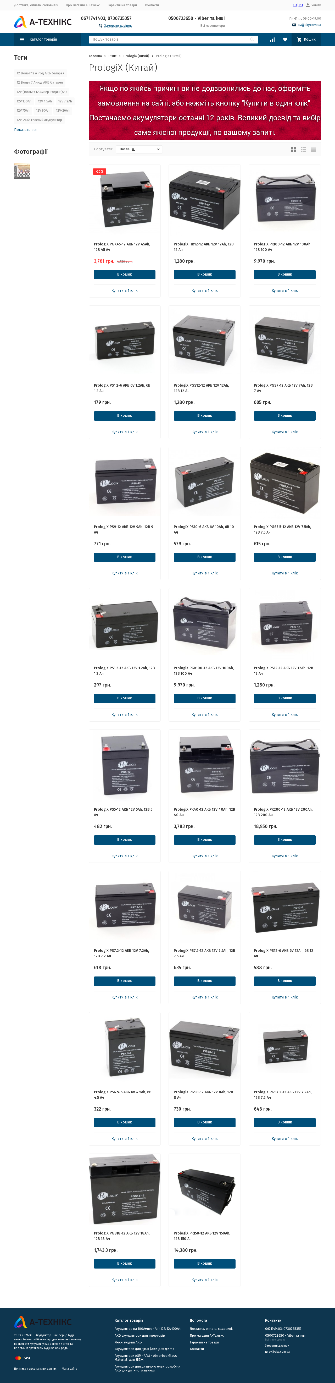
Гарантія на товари (122, 5)
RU (301, 5)
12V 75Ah (23, 110)
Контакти (152, 5)
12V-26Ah (63, 110)
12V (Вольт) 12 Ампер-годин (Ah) (42, 92)
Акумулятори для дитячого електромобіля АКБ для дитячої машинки (147, 1368)
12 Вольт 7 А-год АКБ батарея (40, 82)
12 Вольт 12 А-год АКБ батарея (40, 73)
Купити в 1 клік (124, 290)
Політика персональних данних (35, 1368)
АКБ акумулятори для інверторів (140, 1335)
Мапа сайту (69, 1368)
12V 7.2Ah (65, 101)
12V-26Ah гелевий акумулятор (39, 120)
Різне (112, 56)
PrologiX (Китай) (136, 56)
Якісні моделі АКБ (128, 1342)
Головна (95, 56)
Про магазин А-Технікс (83, 5)
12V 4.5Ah (45, 101)
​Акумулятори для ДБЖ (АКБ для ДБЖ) (144, 1349)
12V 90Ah (42, 110)
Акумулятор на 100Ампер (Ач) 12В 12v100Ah (148, 1329)
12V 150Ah (24, 101)
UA (295, 5)
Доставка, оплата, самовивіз (36, 5)
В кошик (124, 274)
